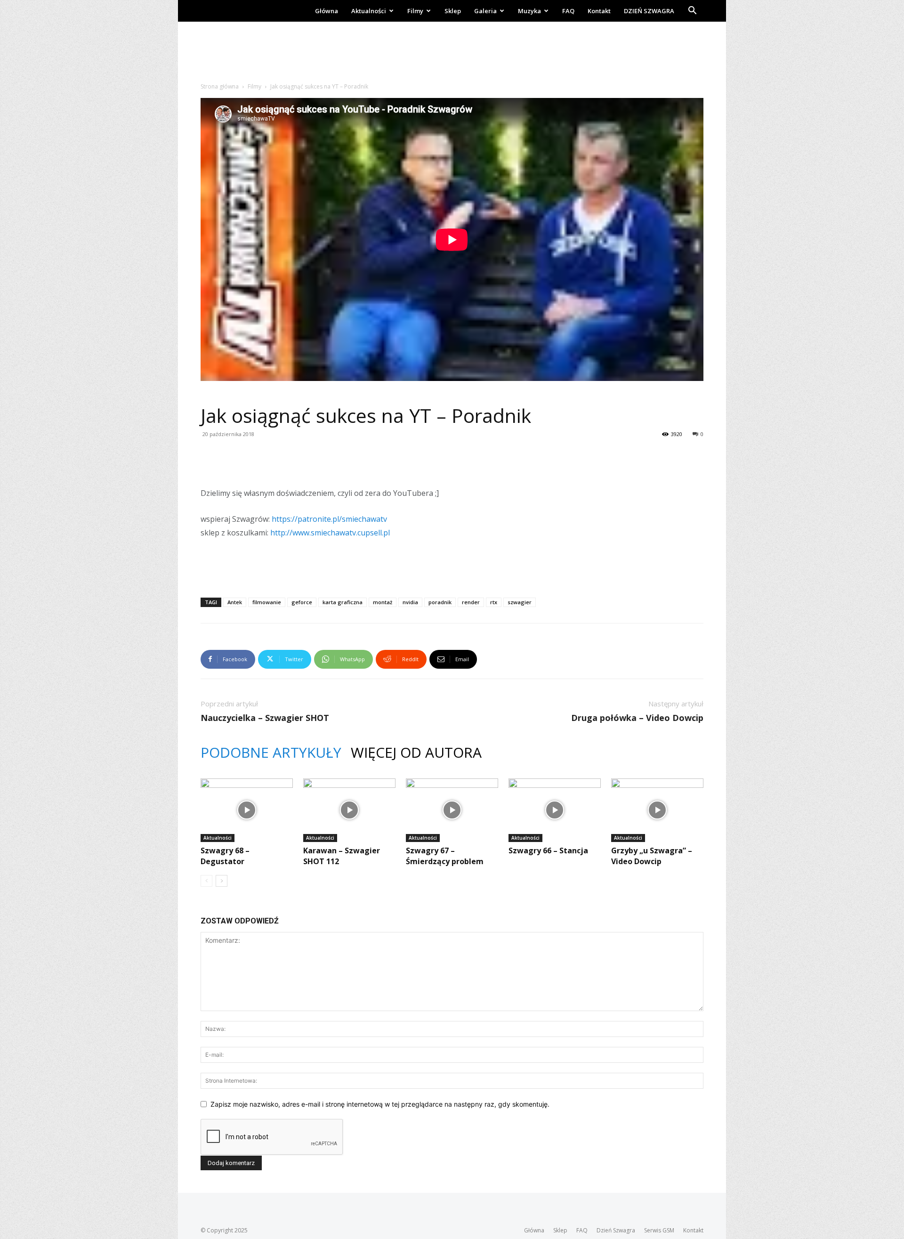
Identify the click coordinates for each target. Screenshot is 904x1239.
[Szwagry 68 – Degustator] (247, 810)
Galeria (485, 11)
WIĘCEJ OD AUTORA (416, 752)
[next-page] (221, 881)
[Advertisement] (452, 54)
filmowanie (266, 602)
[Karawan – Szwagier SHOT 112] (349, 810)
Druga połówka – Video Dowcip (637, 717)
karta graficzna (343, 602)
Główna (326, 11)
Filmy (415, 11)
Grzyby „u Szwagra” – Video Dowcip (651, 855)
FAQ (568, 11)
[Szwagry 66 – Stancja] (554, 810)
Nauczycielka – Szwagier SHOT (265, 717)
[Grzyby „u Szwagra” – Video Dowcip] (657, 810)
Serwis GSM (659, 1230)
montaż (382, 602)
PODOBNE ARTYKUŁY (271, 752)
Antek (234, 602)
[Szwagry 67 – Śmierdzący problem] (452, 810)
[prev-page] (206, 881)
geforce (301, 602)
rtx (493, 602)
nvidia (410, 602)
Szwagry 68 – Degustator (225, 855)
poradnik (440, 602)
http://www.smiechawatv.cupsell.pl (330, 532)
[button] (692, 11)
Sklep (452, 11)
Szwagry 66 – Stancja (548, 850)
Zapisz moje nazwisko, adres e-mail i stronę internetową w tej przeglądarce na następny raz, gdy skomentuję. (379, 1104)
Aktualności (368, 11)
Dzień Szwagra (616, 1230)
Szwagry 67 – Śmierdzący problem (445, 855)
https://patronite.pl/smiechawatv (329, 519)
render (471, 602)
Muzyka (529, 11)
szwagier (520, 602)
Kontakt (599, 11)
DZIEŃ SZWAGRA (649, 11)
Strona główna (220, 86)
